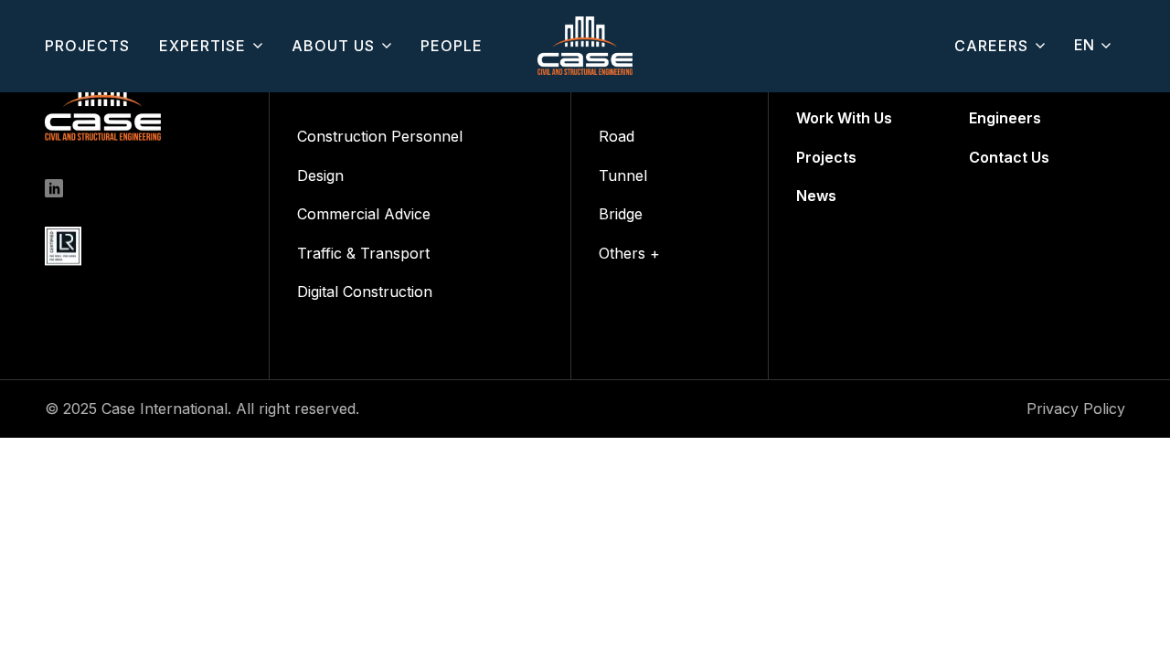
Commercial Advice (364, 214)
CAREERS (991, 45)
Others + (629, 253)
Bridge (621, 214)
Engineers (1005, 118)
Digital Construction (364, 291)
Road (616, 136)
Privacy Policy (1075, 408)
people (451, 46)
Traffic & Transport (363, 253)
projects (87, 46)
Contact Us (1009, 157)
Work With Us (844, 118)
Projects (826, 157)
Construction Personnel (380, 136)
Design (320, 175)
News (816, 195)
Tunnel (623, 175)
